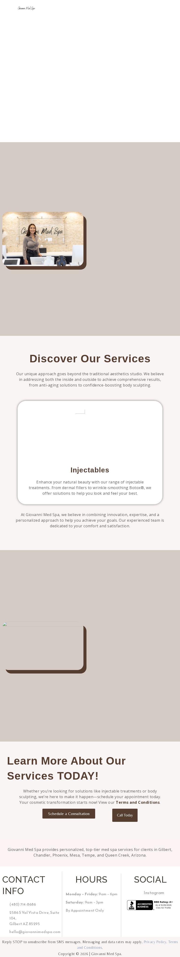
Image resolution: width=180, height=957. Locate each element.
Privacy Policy (155, 942)
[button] (17, 451)
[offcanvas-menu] (110, 8)
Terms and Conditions (138, 802)
